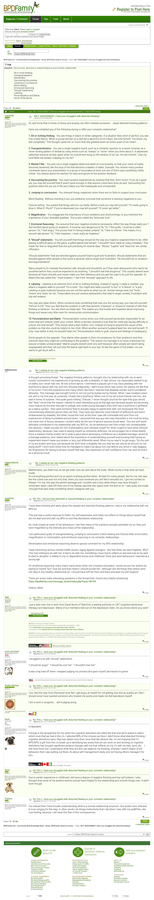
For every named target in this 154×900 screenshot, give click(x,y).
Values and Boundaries (80, 869)
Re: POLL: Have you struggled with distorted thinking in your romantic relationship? (74, 597)
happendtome (11, 462)
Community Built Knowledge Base (28, 60)
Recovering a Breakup (38, 884)
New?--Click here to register (64, 46)
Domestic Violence (79, 885)
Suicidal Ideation (78, 884)
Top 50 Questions (37, 873)
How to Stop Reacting (80, 862)
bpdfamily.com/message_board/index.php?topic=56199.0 (53, 627)
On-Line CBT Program (79, 871)
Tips (46, 19)
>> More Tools (77, 873)
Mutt (7, 719)
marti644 (9, 115)
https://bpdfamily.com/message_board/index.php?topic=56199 (62, 581)
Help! (9, 46)
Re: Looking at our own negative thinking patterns (60, 370)
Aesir (7, 770)
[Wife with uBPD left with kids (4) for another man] (6, 749)
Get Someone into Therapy (40, 867)
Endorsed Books (37, 887)
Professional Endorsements (123, 866)
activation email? (27, 31)
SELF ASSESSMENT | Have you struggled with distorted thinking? (97, 60)
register (36, 29)
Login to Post (44, 46)
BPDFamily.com (9, 60)
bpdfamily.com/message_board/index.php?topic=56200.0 (62, 629)
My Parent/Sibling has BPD (40, 880)
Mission (116, 862)
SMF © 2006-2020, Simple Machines (84, 896)
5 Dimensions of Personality (40, 864)
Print (146, 108)
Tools (55, 19)
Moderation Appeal (120, 878)
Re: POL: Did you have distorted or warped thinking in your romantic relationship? (73, 498)
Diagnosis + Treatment (17, 19)
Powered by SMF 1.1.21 (66, 896)
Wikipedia (117, 867)
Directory (75, 882)
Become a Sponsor (120, 880)
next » (146, 106)
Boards (18, 46)
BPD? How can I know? (39, 866)
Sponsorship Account (121, 882)
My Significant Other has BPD (41, 882)
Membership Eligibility (80, 878)
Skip (7, 597)
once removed (12, 651)
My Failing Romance (38, 885)
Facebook (117, 869)
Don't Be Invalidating (79, 867)
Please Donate (30, 46)
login (28, 29)
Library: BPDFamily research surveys (54, 60)
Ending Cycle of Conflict (80, 864)
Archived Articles (37, 889)
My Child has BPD (37, 878)
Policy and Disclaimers (122, 864)
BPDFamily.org (119, 871)
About (66, 19)
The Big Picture (36, 862)
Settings (117, 876)
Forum (36, 19)
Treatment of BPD (37, 869)
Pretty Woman (12, 685)
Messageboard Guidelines (81, 880)
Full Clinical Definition (38, 871)
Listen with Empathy (79, 866)
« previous (139, 106)
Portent (8, 798)
